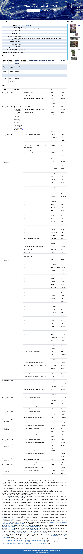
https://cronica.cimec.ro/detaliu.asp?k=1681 (12, 516)
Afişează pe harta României (24, 25)
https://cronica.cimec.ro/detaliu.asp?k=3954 (12, 519)
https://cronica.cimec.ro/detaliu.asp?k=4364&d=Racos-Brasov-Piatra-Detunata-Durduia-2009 (23, 526)
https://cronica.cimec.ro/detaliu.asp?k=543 (12, 497)
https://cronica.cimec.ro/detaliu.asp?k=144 (12, 507)
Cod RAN (44, 10)
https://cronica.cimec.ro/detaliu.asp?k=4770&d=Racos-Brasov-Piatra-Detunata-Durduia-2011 (23, 532)
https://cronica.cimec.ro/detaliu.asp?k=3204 (12, 504)
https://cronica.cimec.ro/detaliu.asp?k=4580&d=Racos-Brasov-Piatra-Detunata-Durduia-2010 (23, 529)
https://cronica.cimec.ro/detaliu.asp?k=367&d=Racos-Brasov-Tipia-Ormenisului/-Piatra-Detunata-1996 (25, 510)
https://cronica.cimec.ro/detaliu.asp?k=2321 (12, 500)
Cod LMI (50, 10)
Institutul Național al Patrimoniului (52, 550)
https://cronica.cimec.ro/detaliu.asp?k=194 (12, 513)
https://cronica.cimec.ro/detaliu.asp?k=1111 (16, 483)
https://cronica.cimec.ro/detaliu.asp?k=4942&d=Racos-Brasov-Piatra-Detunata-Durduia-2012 (23, 540)
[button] (80, 2)
